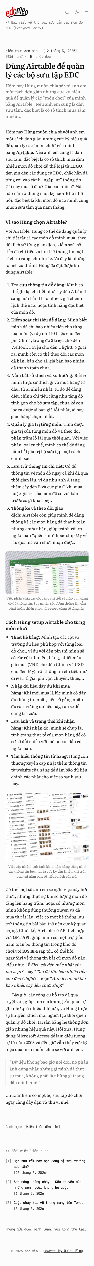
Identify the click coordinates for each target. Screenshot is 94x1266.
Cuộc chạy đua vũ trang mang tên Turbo (48, 1202)
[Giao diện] (76, 12)
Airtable (24, 152)
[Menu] (86, 12)
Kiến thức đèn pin (21, 50)
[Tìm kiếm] (67, 12)
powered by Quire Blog (63, 1250)
